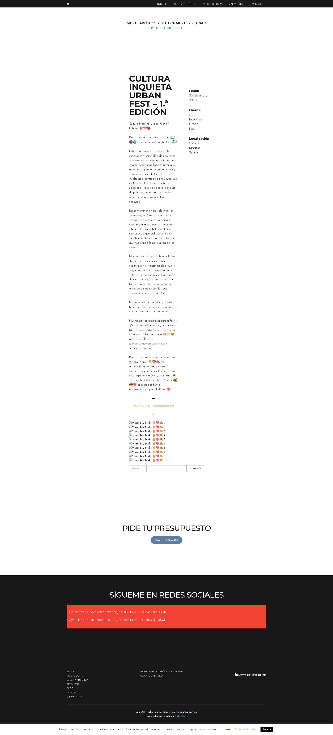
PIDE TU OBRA (213, 4)
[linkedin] (259, 690)
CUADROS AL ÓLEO (151, 675)
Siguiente (195, 468)
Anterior (138, 468)
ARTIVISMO (235, 4)
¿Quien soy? (74, 696)
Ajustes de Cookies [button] (245, 729)
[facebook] (249, 690)
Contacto (256, 4)
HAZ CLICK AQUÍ (166, 540)
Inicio (161, 4)
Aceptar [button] (267, 729)
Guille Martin (181, 716)
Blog (70, 688)
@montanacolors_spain (144, 343)
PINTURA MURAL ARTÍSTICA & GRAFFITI (161, 671)
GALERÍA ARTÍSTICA (184, 4)
